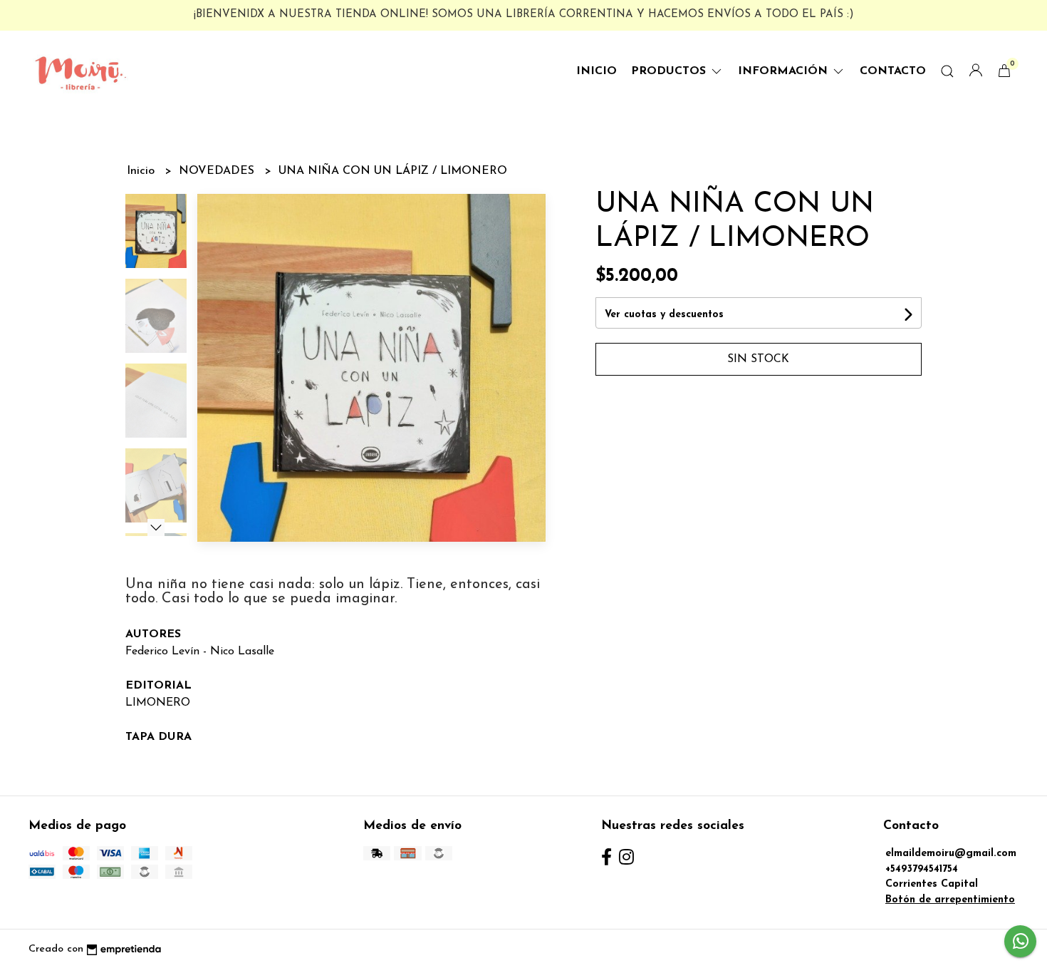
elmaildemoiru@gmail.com (950, 853)
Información (784, 71)
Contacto (893, 71)
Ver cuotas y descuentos (664, 314)
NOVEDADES (218, 171)
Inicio (596, 71)
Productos (670, 71)
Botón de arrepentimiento (950, 900)
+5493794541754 (921, 869)
